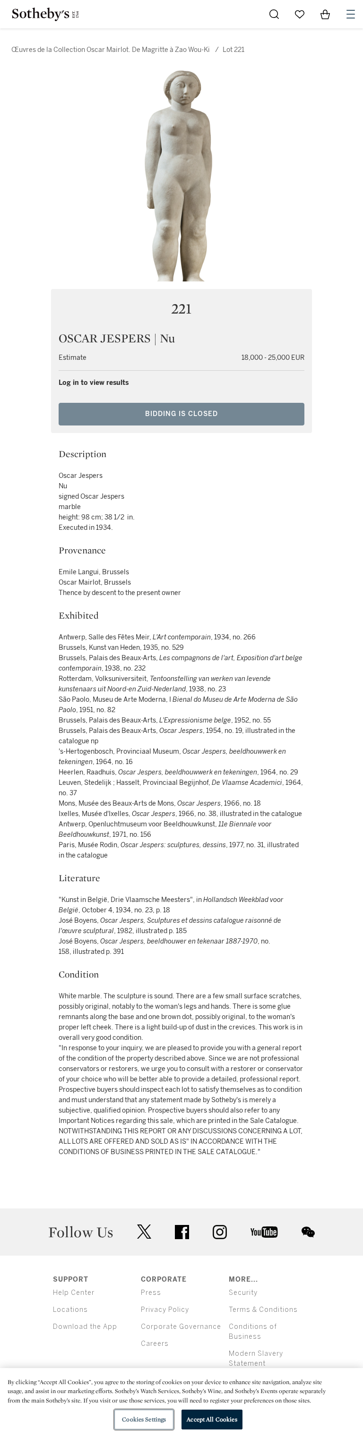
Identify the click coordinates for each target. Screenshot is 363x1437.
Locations (70, 1310)
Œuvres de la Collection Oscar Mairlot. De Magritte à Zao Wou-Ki (110, 50)
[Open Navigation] (350, 14)
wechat (308, 1232)
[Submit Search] (274, 14)
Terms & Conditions (263, 1310)
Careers (155, 1344)
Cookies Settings (144, 1419)
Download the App (85, 1327)
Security (243, 1293)
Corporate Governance (181, 1327)
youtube (264, 1232)
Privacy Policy (165, 1310)
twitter (144, 1231)
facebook (182, 1232)
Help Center (74, 1293)
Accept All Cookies (212, 1419)
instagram (220, 1232)
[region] (181, 1402)
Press (151, 1293)
